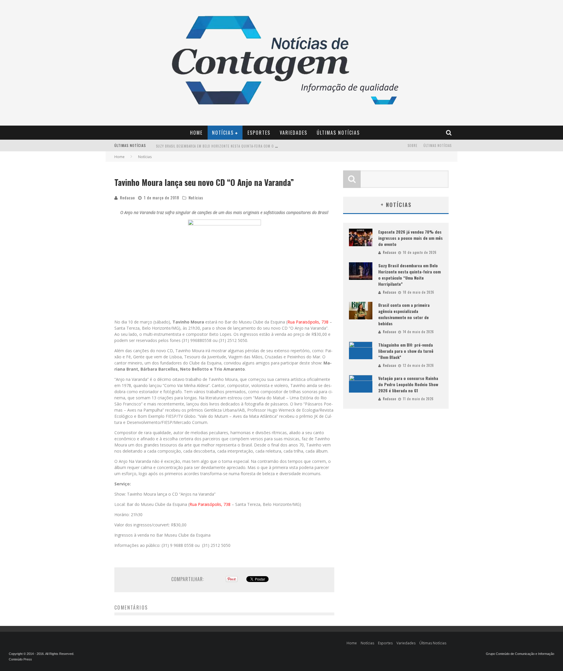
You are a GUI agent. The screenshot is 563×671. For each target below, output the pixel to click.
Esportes (258, 132)
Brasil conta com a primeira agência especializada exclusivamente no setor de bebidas (404, 314)
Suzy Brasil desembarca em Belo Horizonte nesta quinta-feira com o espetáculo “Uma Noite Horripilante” (247, 146)
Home (196, 132)
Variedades (293, 132)
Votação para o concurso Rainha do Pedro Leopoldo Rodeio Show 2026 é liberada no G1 (408, 384)
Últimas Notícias (338, 132)
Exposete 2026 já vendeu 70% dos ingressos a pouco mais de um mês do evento (410, 238)
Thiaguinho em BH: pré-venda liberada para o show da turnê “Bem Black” (405, 351)
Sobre (413, 145)
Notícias (223, 132)
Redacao (127, 197)
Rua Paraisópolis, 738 (307, 322)
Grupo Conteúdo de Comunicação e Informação (520, 653)
